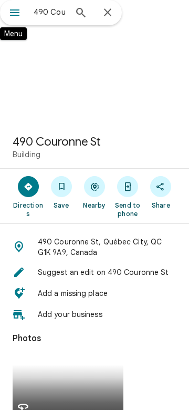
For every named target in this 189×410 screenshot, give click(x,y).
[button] (94, 247)
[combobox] (50, 12)
